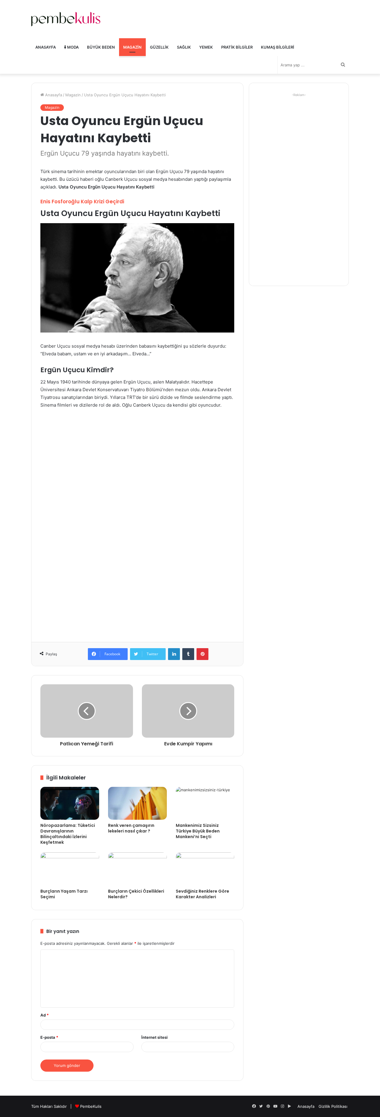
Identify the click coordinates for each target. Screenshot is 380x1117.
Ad (44, 1015)
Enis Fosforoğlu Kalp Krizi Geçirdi (82, 201)
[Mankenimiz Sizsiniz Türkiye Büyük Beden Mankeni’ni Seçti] (205, 803)
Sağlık (184, 47)
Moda (72, 47)
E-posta (49, 1037)
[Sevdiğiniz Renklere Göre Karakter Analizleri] (205, 869)
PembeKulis (91, 1106)
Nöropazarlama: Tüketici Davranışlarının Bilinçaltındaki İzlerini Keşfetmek (67, 833)
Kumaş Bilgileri (277, 47)
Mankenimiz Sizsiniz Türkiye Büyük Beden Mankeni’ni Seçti (198, 831)
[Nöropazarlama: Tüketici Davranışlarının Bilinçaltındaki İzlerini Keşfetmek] (69, 803)
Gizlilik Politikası (333, 1106)
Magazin (132, 47)
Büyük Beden (101, 47)
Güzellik (159, 47)
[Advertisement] (137, 457)
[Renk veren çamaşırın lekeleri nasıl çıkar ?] (137, 803)
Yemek (206, 47)
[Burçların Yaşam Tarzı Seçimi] (69, 869)
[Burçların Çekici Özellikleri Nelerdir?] (137, 869)
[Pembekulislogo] (65, 19)
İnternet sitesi (154, 1037)
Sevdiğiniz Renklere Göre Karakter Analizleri (202, 894)
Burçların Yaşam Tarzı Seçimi (64, 894)
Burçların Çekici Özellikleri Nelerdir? (136, 894)
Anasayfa (45, 47)
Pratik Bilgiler (237, 47)
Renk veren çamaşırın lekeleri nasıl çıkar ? (131, 828)
